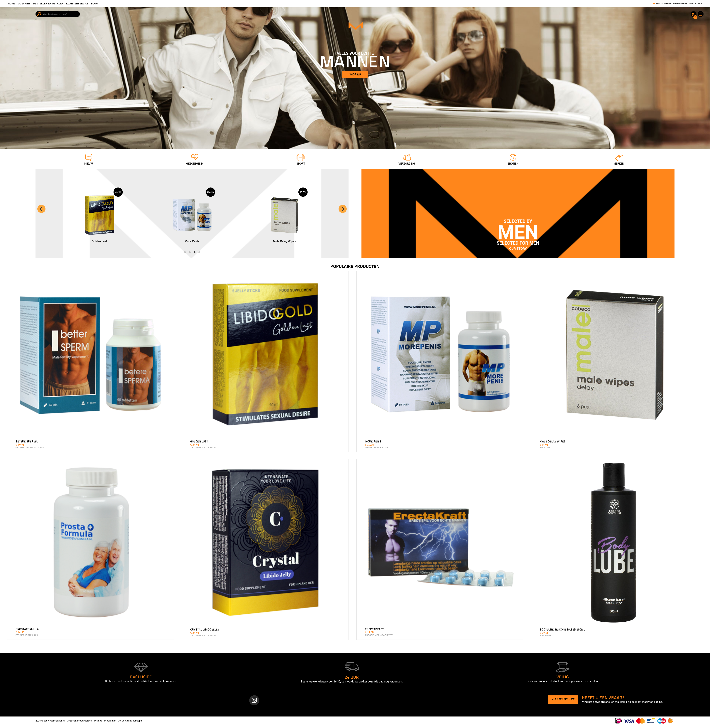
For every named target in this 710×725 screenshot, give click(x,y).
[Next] (343, 209)
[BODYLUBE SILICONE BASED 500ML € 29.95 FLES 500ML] (614, 543)
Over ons (24, 3)
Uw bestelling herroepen (130, 720)
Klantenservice (77, 3)
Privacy (98, 720)
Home (11, 3)
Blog (94, 3)
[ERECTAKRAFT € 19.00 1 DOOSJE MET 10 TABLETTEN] (440, 543)
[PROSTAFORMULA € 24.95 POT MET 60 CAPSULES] (90, 543)
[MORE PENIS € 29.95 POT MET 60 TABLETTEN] (440, 355)
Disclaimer (110, 720)
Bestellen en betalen (48, 3)
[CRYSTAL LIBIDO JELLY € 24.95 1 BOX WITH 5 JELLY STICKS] (265, 543)
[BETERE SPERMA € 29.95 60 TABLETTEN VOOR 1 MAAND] (90, 355)
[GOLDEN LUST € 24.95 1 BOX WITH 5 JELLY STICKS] (265, 355)
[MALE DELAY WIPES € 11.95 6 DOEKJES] (614, 355)
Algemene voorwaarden (79, 720)
